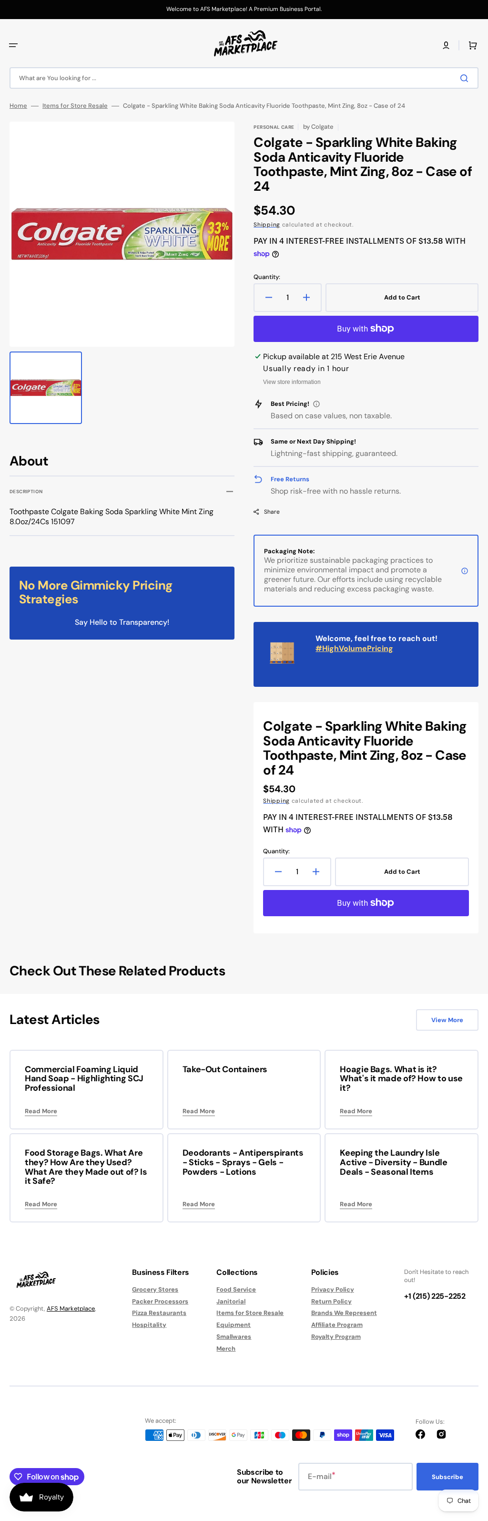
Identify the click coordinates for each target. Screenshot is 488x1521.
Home (18, 106)
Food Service (236, 1289)
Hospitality (149, 1325)
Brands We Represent (344, 1313)
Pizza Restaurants (159, 1313)
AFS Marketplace (71, 1308)
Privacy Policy (332, 1289)
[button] (13, 45)
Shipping (267, 224)
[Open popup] (316, 404)
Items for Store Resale (75, 106)
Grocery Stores (155, 1289)
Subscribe (447, 1477)
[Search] (466, 78)
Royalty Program (336, 1337)
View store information (292, 382)
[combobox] (244, 78)
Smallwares (233, 1337)
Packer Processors (160, 1301)
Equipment (233, 1325)
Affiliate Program (337, 1325)
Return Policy (331, 1301)
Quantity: (267, 277)
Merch (225, 1349)
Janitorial (230, 1301)
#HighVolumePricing (354, 648)
